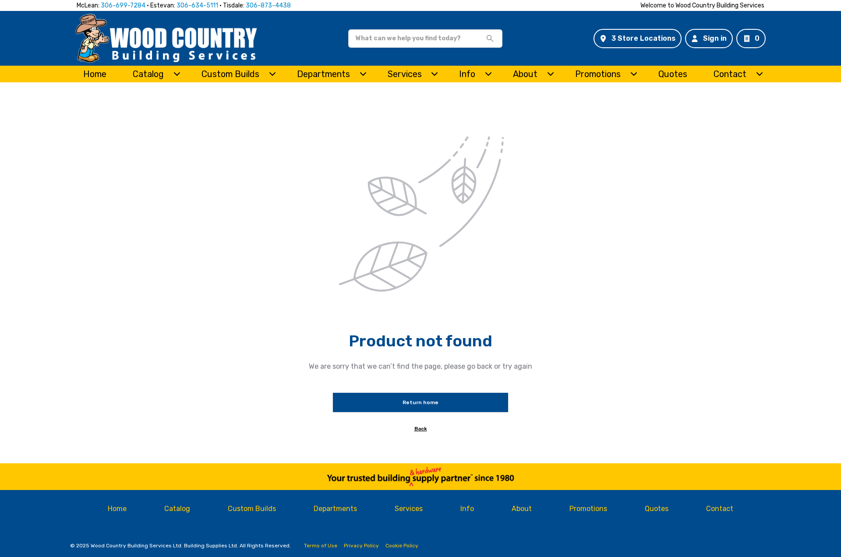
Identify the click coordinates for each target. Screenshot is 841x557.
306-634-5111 (197, 5)
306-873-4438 (268, 5)
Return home (420, 402)
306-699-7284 (123, 5)
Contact (730, 74)
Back (420, 429)
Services (405, 74)
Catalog (177, 508)
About (525, 74)
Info (467, 74)
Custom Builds (230, 74)
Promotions (598, 74)
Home (94, 74)
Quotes (672, 74)
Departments (323, 74)
